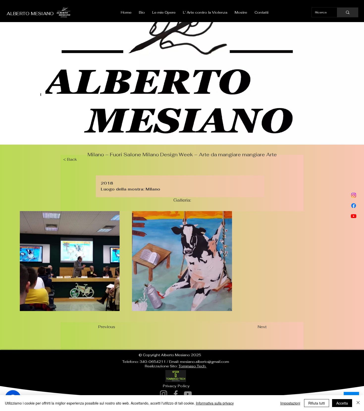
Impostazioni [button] (290, 403)
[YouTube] (188, 394)
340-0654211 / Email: (160, 361)
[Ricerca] (347, 12)
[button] (164, 12)
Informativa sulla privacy (215, 403)
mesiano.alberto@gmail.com (204, 361)
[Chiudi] (358, 403)
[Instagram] (353, 195)
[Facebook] (353, 205)
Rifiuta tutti (316, 403)
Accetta (342, 403)
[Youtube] (353, 216)
